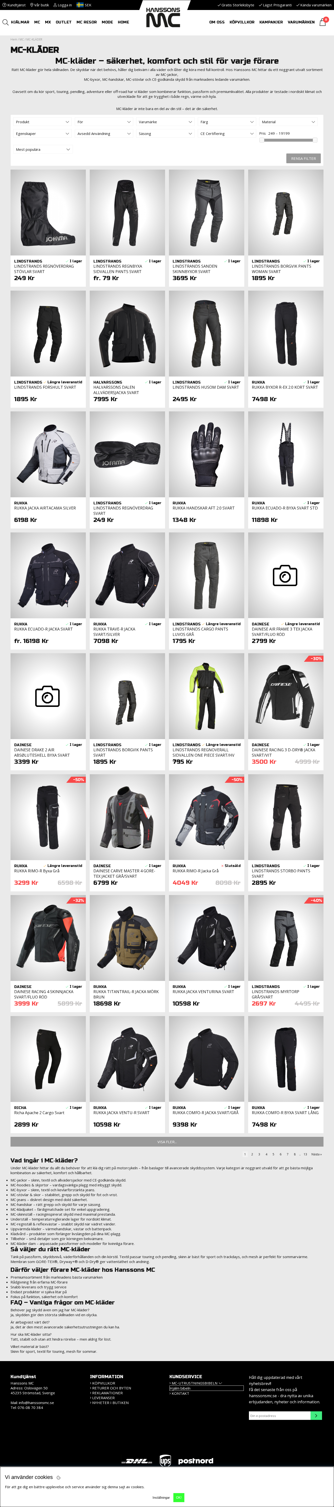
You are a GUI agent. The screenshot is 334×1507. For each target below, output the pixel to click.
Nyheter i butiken (110, 1402)
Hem (14, 39)
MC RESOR (87, 22)
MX (48, 22)
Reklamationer (107, 1392)
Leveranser (103, 1397)
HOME (123, 22)
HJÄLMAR (20, 22)
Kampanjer (271, 22)
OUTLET (64, 22)
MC (37, 22)
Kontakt (180, 1393)
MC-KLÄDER (34, 39)
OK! (179, 1497)
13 (305, 1154)
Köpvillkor (242, 22)
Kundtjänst (16, 4)
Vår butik (41, 4)
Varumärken (301, 22)
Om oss (217, 22)
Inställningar (161, 1497)
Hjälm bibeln (180, 1388)
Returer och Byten (111, 1387)
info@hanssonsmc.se (36, 1402)
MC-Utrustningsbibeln (194, 1383)
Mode (107, 22)
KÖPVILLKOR (103, 1383)
